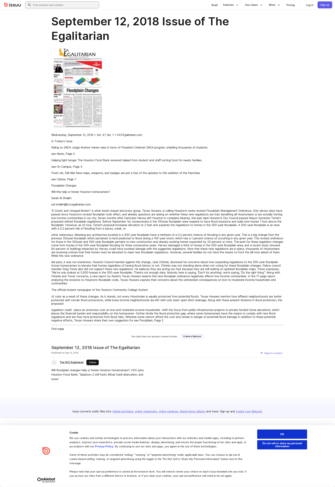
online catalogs (168, 411)
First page (57, 328)
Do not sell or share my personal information (282, 445)
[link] (214, 4)
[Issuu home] (12, 5)
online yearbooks (146, 411)
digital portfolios (123, 411)
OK (282, 434)
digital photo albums (192, 411)
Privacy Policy (104, 446)
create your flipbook (249, 411)
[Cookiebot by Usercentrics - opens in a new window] (46, 480)
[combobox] (65, 5)
